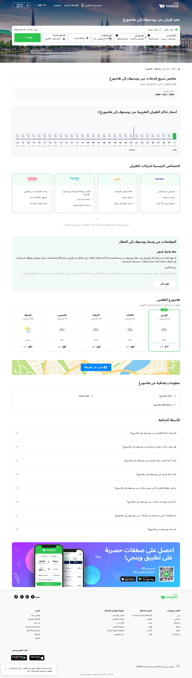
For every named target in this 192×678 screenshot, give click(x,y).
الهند (150, 627)
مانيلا (178, 627)
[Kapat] (5, 669)
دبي (178, 615)
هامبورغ (166, 69)
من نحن (37, 623)
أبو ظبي (177, 619)
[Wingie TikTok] (16, 597)
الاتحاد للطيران (118, 619)
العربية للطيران (118, 627)
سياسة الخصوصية (33, 627)
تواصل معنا (35, 615)
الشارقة (177, 623)
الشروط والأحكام (33, 630)
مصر (150, 623)
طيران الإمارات (118, 615)
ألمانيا (173, 69)
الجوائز (37, 638)
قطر (150, 634)
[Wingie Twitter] (22, 597)
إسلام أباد (176, 634)
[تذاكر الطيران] (179, 69)
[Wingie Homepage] (169, 5)
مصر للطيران (119, 634)
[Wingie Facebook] (32, 597)
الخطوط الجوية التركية (115, 630)
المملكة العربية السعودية (142, 615)
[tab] (97, 219)
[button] (174, 136)
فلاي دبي (120, 623)
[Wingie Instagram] (27, 597)
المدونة (37, 634)
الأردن (149, 630)
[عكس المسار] (146, 38)
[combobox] (162, 38)
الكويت (149, 619)
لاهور (178, 630)
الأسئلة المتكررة (34, 619)
